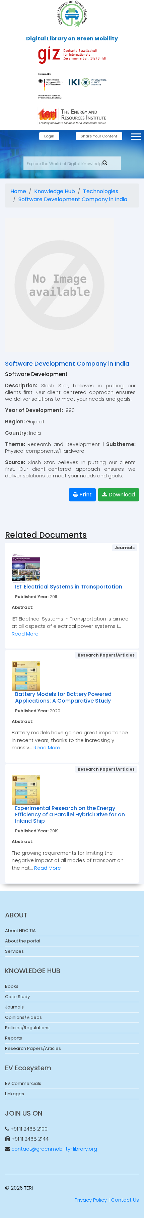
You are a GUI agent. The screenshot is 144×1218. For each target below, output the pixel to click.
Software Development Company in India (72, 199)
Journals (14, 1007)
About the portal (22, 941)
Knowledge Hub (54, 191)
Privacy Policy (91, 1199)
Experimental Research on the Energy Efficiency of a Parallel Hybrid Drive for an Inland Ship (70, 814)
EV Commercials (23, 1083)
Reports (13, 1038)
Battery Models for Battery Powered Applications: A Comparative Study (63, 697)
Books (11, 986)
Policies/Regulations (27, 1028)
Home (18, 191)
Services (14, 951)
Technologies (100, 191)
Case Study (17, 996)
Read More (25, 633)
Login (49, 136)
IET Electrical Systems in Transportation (68, 586)
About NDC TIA (20, 930)
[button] (135, 135)
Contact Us (125, 1199)
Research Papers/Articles (33, 1048)
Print (85, 494)
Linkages (14, 1094)
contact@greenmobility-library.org (54, 1148)
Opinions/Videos (23, 1017)
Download (121, 494)
